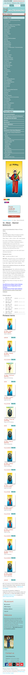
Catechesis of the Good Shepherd (12, 130)
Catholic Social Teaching (9, 26)
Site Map (8, 673)
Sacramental (7, 86)
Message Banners (8, 65)
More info (13, 337)
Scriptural (6, 92)
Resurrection (7, 84)
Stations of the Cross (9, 156)
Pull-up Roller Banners (9, 82)
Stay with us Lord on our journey (11, 97)
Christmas (7, 137)
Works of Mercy (7, 104)
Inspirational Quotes (8, 59)
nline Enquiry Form (10, 656)
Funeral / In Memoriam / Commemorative (13, 47)
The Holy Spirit (7, 100)
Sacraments (7, 122)
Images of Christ (7, 54)
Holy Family (6, 51)
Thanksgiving (7, 98)
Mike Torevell (7, 67)
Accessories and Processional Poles (12, 20)
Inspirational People (8, 57)
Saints (5, 88)
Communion (7, 143)
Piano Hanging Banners (9, 78)
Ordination (7, 147)
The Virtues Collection (9, 103)
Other (5, 128)
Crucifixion (6, 36)
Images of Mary (7, 56)
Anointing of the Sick (9, 140)
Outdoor (6, 72)
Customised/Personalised (10, 38)
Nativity (5, 68)
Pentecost (6, 77)
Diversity (6, 39)
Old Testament (7, 71)
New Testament (8, 152)
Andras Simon (7, 21)
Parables (6, 74)
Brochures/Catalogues (9, 114)
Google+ (12, 673)
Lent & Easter (8, 138)
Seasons (6, 120)
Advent (6, 136)
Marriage (7, 145)
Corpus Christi (7, 33)
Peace (5, 75)
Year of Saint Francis (8, 109)
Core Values (6, 32)
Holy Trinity (6, 53)
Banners (9, 220)
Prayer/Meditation (8, 80)
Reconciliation (8, 148)
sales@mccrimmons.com (18, 1)
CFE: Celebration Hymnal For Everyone (13, 116)
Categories (5, 220)
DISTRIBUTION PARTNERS (10, 118)
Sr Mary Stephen (8, 95)
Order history (7, 606)
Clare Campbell (7, 27)
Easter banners (7, 42)
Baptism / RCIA (8, 142)
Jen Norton (6, 61)
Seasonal (6, 94)
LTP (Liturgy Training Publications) (12, 132)
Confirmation (7, 30)
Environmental (7, 45)
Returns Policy (14, 668)
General (6, 48)
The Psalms (6, 101)
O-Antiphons (7, 69)
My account (7, 604)
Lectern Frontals (7, 62)
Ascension (6, 23)
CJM (6, 133)
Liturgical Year (7, 63)
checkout (22, 5)
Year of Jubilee (7, 106)
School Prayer (7, 90)
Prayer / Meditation (8, 124)
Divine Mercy (7, 41)
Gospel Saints (7, 50)
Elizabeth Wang (7, 44)
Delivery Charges (6, 668)
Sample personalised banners (11, 89)
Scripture (6, 126)
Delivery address (8, 609)
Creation (6, 35)
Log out (6, 611)
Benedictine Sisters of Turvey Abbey (12, 24)
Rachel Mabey (7, 83)
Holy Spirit (7, 155)
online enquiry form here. (8, 596)
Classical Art (6, 29)
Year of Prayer (7, 107)
